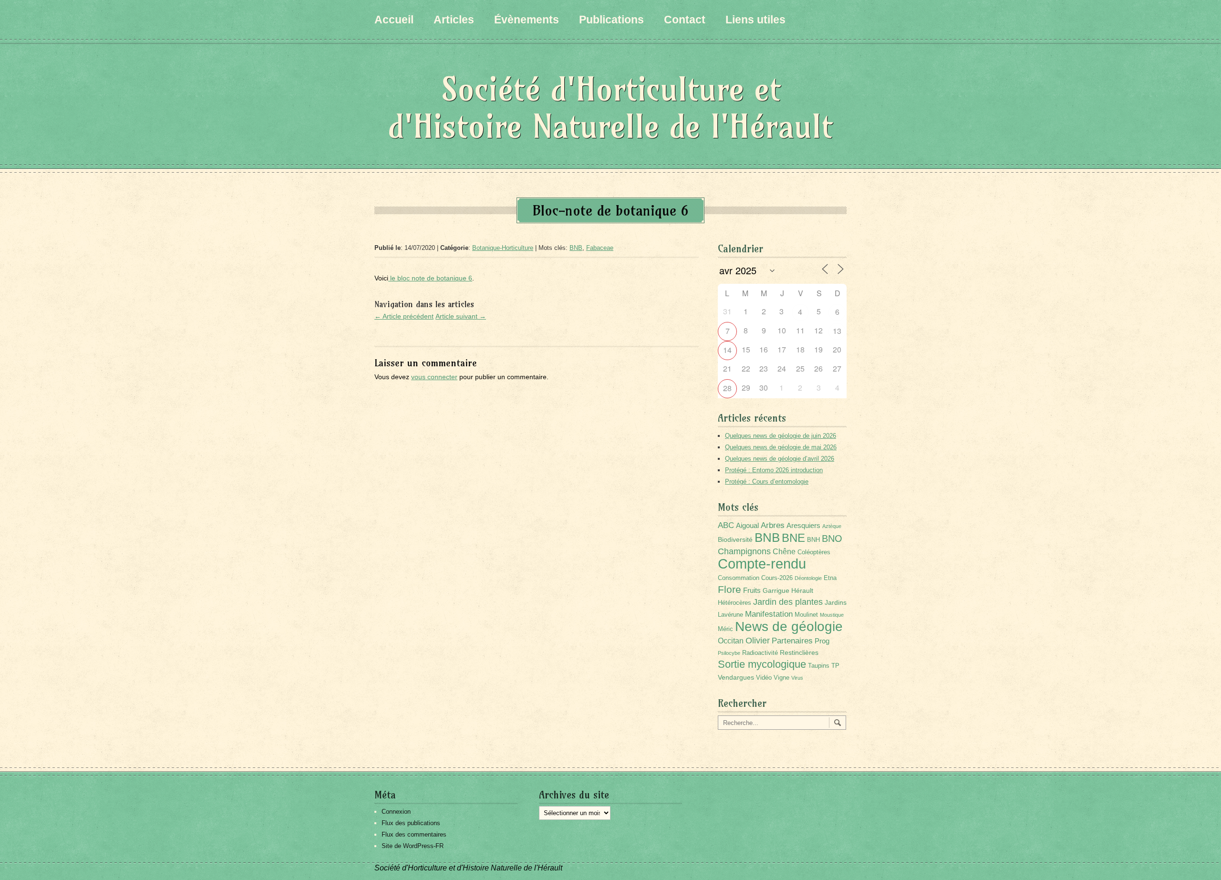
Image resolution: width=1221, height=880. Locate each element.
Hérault (802, 590)
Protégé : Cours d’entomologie (766, 481)
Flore (729, 589)
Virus (797, 678)
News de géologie (789, 626)
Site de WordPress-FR (413, 845)
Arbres (773, 525)
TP (835, 666)
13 (837, 330)
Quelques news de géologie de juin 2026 (780, 435)
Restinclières (799, 652)
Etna (830, 578)
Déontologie (808, 578)
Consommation (738, 578)
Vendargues (736, 677)
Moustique (832, 615)
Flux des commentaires (414, 834)
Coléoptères (813, 552)
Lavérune (730, 614)
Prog (822, 641)
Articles (454, 19)
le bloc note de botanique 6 (430, 278)
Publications (611, 19)
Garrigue (776, 590)
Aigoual (747, 525)
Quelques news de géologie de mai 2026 (781, 447)
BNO (832, 538)
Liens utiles (755, 19)
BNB (575, 247)
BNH (813, 540)
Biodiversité (735, 539)
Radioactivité (760, 653)
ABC (726, 525)
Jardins (836, 602)
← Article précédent (404, 316)
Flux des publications (411, 823)
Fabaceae (599, 247)
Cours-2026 (777, 578)
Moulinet (806, 614)
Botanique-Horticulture (502, 247)
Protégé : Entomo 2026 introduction (774, 470)
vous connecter (434, 377)
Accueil (394, 19)
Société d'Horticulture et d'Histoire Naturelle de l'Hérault (610, 107)
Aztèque (831, 526)
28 (727, 388)
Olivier (757, 640)
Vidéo (764, 677)
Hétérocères (734, 603)
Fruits (752, 590)
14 (727, 349)
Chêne (784, 552)
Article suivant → (460, 316)
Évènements (526, 19)
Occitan (731, 641)
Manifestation (769, 614)
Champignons (744, 551)
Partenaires (792, 640)
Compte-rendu (762, 563)
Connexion (396, 811)
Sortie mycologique (762, 664)
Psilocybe (729, 653)
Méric (725, 629)
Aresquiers (803, 525)
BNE (793, 537)
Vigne (781, 677)
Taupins (818, 666)
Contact (684, 19)
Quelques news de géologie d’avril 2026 (779, 458)
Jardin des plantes (788, 602)
